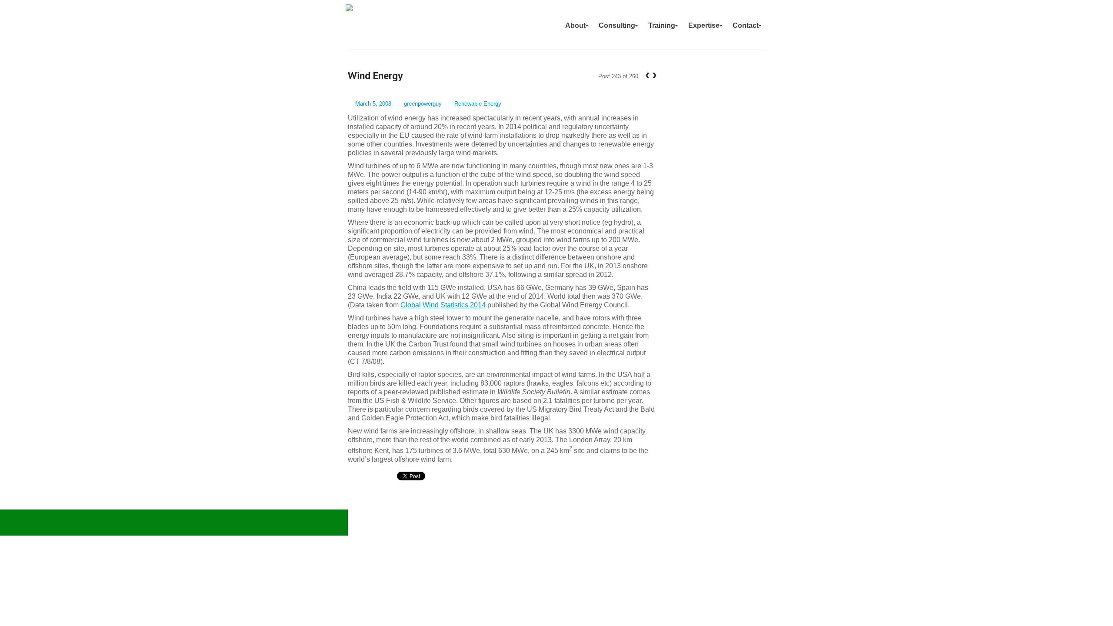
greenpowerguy (423, 103)
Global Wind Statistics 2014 (443, 305)
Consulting (617, 25)
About (575, 25)
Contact (746, 25)
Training (661, 25)
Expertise (704, 25)
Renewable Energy (477, 103)
